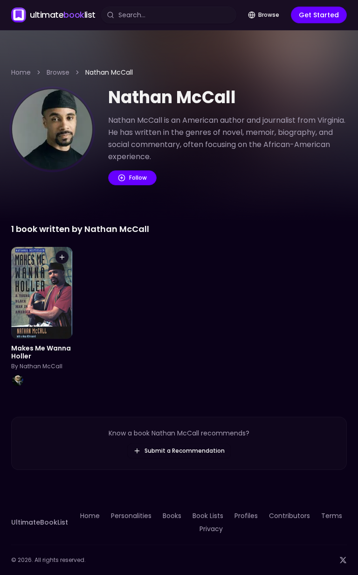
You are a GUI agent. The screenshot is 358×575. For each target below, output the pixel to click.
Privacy (211, 528)
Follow (138, 178)
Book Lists (208, 515)
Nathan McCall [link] (109, 72)
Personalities (131, 515)
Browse (268, 15)
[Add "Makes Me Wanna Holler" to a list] (62, 257)
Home (21, 72)
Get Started (319, 15)
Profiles (246, 515)
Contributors (289, 515)
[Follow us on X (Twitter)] (343, 560)
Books (172, 515)
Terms (331, 515)
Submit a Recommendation (185, 451)
